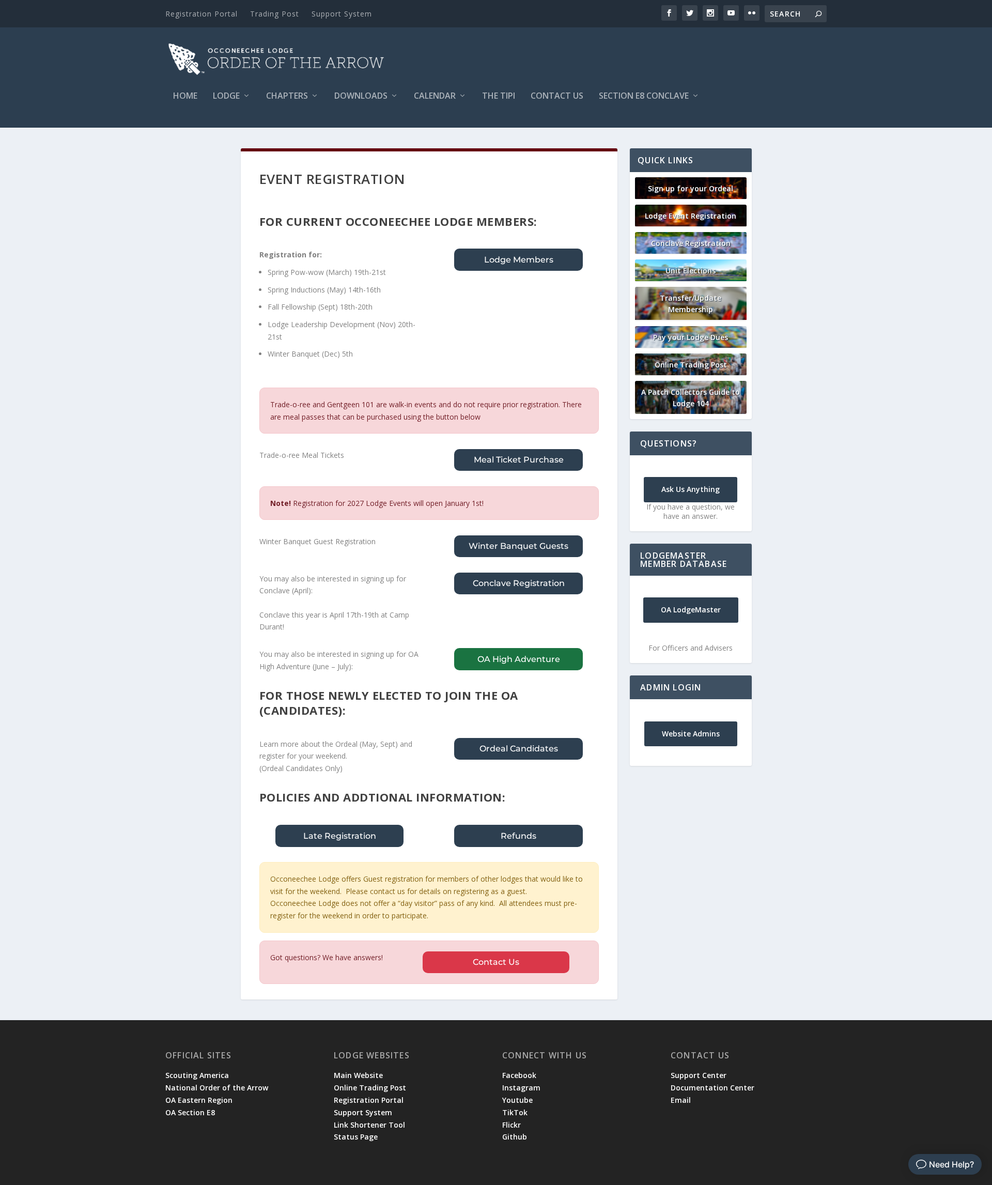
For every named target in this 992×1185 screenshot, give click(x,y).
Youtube (517, 1100)
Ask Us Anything (690, 489)
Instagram (521, 1087)
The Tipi (498, 96)
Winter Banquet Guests (518, 546)
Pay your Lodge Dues (690, 337)
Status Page (356, 1137)
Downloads (361, 96)
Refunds (518, 836)
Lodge (226, 96)
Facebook (519, 1075)
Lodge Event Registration (690, 216)
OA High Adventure (518, 659)
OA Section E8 (190, 1112)
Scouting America (197, 1075)
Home (185, 96)
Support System (342, 14)
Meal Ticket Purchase (519, 460)
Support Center (698, 1075)
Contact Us (557, 96)
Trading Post (274, 14)
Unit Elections (690, 270)
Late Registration (339, 836)
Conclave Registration (519, 583)
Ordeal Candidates (518, 748)
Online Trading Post (691, 365)
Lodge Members (518, 260)
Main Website (358, 1075)
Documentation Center (712, 1087)
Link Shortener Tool (369, 1125)
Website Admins (691, 733)
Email (681, 1100)
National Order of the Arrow (216, 1087)
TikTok (515, 1112)
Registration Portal (201, 14)
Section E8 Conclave (644, 96)
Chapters (287, 96)
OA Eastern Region (199, 1100)
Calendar (435, 96)
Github (514, 1137)
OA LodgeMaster (691, 609)
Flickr (511, 1125)
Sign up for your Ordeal (690, 188)
